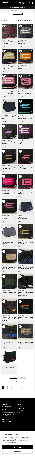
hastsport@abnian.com (9, 412)
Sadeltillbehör (10, 10)
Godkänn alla (17, 447)
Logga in (19, 412)
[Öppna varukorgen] (29, 3)
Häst (5, 10)
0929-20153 (8, 415)
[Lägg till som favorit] (23, 3)
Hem (1, 10)
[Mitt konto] (26, 3)
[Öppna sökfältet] (20, 3)
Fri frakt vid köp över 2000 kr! (17, 7)
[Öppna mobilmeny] (32, 3)
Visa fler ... (18, 381)
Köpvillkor (19, 407)
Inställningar (17, 451)
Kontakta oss (20, 408)
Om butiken (20, 410)
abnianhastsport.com (10, 414)
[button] (3, 26)
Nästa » (22, 387)
